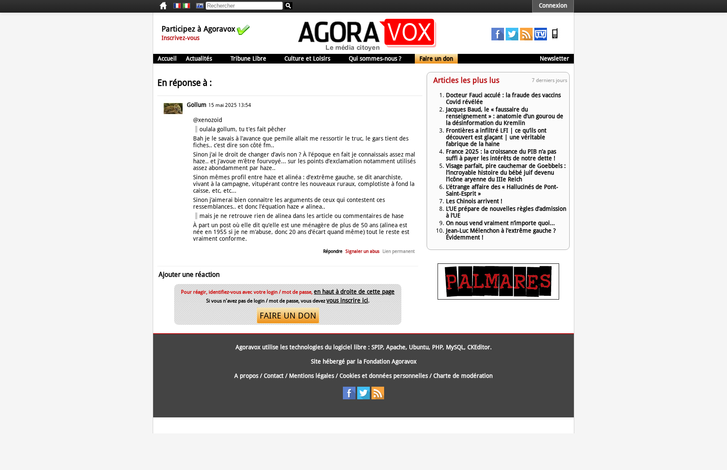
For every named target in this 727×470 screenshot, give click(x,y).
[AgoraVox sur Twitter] (512, 38)
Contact (274, 375)
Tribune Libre (248, 58)
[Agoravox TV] (198, 6)
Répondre (332, 251)
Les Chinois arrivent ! (474, 201)
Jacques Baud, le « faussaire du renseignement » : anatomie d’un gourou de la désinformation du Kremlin (504, 116)
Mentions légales (311, 375)
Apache (396, 347)
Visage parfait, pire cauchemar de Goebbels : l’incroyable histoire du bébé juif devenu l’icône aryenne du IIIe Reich (506, 172)
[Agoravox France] (177, 6)
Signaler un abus (362, 251)
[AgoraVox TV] (540, 38)
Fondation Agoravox (390, 361)
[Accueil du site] (367, 50)
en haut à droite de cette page (354, 291)
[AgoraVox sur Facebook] (497, 38)
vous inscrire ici (347, 300)
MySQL (455, 347)
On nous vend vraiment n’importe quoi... (500, 223)
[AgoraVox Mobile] (555, 38)
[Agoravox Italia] (186, 6)
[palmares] (498, 297)
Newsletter (554, 58)
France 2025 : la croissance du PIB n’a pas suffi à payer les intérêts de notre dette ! (501, 155)
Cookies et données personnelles (384, 375)
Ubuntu (419, 347)
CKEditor (478, 347)
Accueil (167, 58)
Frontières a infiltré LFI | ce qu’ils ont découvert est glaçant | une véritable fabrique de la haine (496, 137)
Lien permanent (398, 251)
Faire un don (436, 58)
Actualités (199, 58)
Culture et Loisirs (307, 58)
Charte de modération (463, 375)
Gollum (197, 104)
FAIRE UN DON (288, 316)
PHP (437, 347)
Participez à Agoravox (198, 28)
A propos (246, 375)
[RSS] (526, 38)
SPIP (377, 347)
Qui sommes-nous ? (375, 58)
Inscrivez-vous (180, 38)
